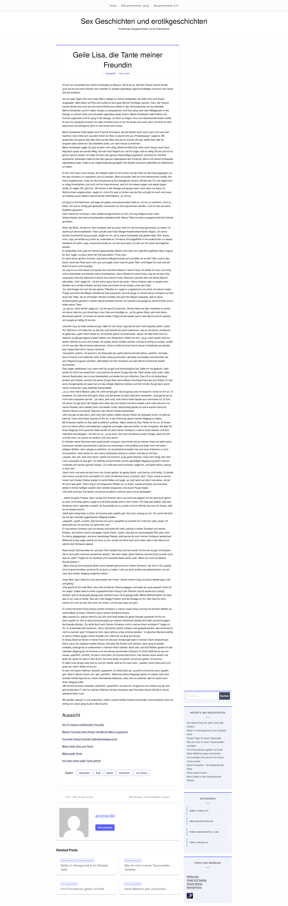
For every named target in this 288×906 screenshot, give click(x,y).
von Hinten (141, 772)
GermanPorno (194, 887)
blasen (109, 772)
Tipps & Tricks (197, 842)
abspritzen (84, 772)
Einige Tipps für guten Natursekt (204, 738)
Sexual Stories (194, 883)
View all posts (105, 827)
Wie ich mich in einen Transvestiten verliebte (147, 867)
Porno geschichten (85, 860)
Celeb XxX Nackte (196, 880)
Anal (98, 772)
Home (113, 5)
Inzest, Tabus (196, 810)
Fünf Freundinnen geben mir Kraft (82, 889)
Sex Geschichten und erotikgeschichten (144, 20)
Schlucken (124, 772)
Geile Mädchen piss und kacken (145, 889)
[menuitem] (113, 6)
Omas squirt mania (197, 772)
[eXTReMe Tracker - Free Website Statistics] (190, 895)
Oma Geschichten (69, 860)
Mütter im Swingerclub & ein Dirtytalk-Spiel (85, 867)
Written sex (193, 876)
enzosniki (111, 73)
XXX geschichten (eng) (135, 5)
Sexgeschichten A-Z (166, 5)
